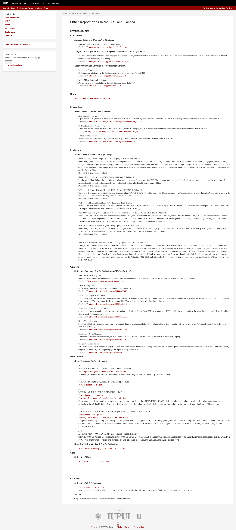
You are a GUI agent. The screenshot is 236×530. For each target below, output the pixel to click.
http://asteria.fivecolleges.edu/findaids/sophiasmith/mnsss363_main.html (116, 132)
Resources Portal (12, 18)
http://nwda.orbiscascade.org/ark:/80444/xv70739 (108, 340)
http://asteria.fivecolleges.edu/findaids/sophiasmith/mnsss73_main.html (116, 142)
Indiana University (125, 527)
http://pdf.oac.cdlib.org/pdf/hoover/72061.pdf (106, 86)
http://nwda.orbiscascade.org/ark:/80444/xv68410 (108, 291)
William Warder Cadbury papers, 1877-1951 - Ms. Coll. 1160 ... (103, 449)
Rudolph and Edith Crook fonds (91, 487)
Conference (10, 32)
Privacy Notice (139, 527)
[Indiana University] (118, 524)
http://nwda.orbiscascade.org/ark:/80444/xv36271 (107, 281)
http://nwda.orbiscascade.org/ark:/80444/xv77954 (108, 330)
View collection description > (91, 385)
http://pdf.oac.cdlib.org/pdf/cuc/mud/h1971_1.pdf (108, 47)
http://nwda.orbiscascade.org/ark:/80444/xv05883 (108, 352)
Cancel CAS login (15, 65)
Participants (10, 28)
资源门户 (8, 21)
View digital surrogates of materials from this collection (102, 371)
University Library (9, 8)
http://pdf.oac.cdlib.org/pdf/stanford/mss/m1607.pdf (109, 62)
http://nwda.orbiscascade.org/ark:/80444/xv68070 (108, 304)
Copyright (94, 527)
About (7, 25)
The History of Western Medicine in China (32, 8)
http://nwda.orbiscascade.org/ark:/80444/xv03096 (108, 317)
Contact (8, 35)
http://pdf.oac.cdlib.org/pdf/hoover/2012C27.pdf (107, 76)
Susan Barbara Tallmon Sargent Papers (94, 462)
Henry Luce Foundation (225, 8)
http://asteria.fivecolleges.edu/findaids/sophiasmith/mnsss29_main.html (116, 122)
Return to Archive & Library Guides (19, 45)
